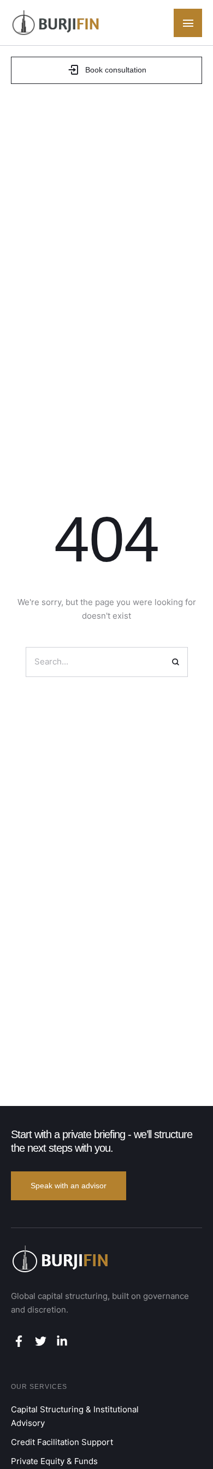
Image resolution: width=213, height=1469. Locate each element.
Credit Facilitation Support (62, 1442)
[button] (188, 23)
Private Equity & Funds (54, 1461)
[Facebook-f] (19, 1341)
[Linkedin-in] (62, 1341)
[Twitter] (40, 1341)
